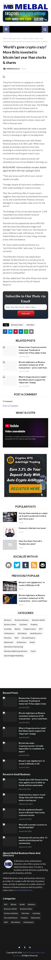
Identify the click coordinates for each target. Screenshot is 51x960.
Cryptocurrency (30, 629)
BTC (40, 629)
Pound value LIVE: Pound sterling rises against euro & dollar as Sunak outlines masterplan (33, 782)
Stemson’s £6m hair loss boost (32, 528)
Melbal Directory (13, 69)
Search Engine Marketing (13, 656)
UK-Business (9, 633)
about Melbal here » (24, 890)
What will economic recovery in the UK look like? (33, 826)
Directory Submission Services (15, 651)
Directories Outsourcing (13, 647)
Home (5, 38)
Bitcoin (17, 629)
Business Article (38, 620)
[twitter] (19, 947)
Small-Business (36, 633)
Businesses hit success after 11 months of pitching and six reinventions (33, 840)
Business (7, 620)
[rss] (30, 947)
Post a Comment (10, 405)
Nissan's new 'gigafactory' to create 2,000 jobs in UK (32, 583)
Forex (33, 651)
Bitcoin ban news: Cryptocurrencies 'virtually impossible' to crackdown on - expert (32, 747)
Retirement (8, 642)
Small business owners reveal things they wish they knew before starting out (32, 797)
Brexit (32, 642)
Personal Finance (28, 638)
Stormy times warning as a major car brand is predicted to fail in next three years (33, 516)
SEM (16, 638)
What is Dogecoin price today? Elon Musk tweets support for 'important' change (32, 380)
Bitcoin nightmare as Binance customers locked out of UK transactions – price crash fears (33, 365)
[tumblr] (25, 947)
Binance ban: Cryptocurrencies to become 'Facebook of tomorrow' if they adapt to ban (32, 350)
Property (34, 624)
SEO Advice (22, 633)
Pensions (7, 638)
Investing (7, 629)
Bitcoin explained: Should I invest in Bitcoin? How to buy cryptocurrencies (32, 812)
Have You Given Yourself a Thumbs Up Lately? (30, 542)
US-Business (21, 642)
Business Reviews (22, 620)
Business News (15, 38)
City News (30, 325)
